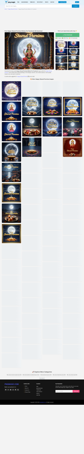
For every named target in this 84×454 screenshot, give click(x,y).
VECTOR (38, 395)
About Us (26, 388)
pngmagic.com (12, 384)
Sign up (77, 2)
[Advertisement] (42, 20)
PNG (37, 386)
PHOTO (37, 393)
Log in (71, 2)
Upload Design (63, 2)
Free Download (68, 35)
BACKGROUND (39, 388)
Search (76, 6)
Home (6, 9)
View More (42, 378)
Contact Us (27, 390)
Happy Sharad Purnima (12, 9)
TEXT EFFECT (39, 391)
